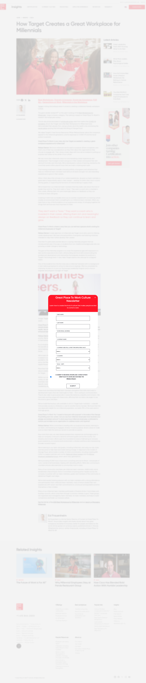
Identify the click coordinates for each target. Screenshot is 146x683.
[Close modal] (95, 297)
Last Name (59, 322)
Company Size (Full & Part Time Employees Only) (71, 347)
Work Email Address (63, 331)
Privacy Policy (71, 378)
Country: (59, 355)
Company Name (61, 339)
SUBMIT (73, 386)
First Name (59, 314)
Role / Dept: (60, 364)
